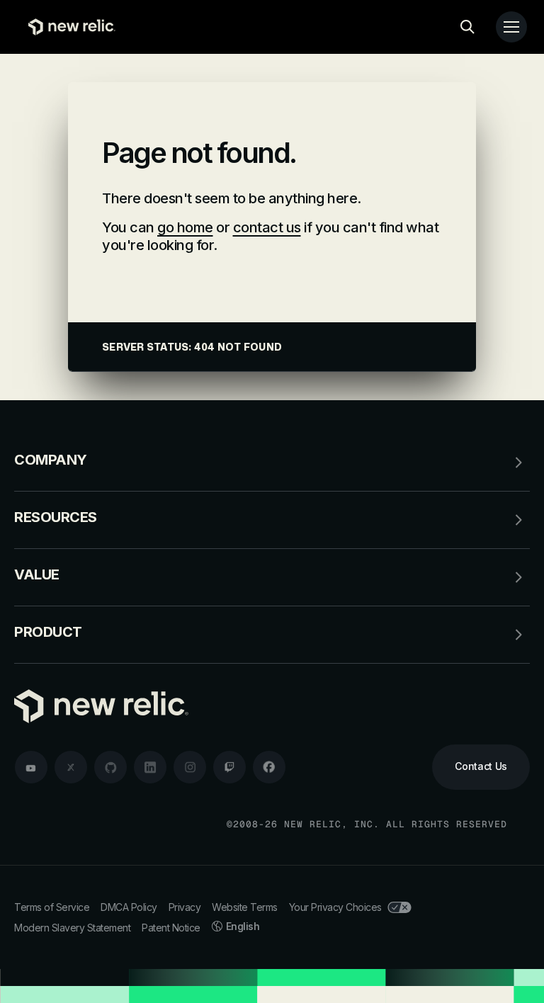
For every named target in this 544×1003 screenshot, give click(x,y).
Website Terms (245, 907)
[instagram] (190, 767)
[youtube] (31, 767)
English (243, 926)
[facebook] (269, 767)
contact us (267, 227)
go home (185, 227)
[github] (111, 767)
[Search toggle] (467, 27)
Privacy (185, 907)
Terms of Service (51, 907)
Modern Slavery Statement (72, 928)
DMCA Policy (129, 907)
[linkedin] (150, 767)
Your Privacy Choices (335, 907)
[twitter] (71, 767)
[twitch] (229, 767)
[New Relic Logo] (68, 26)
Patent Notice (171, 928)
